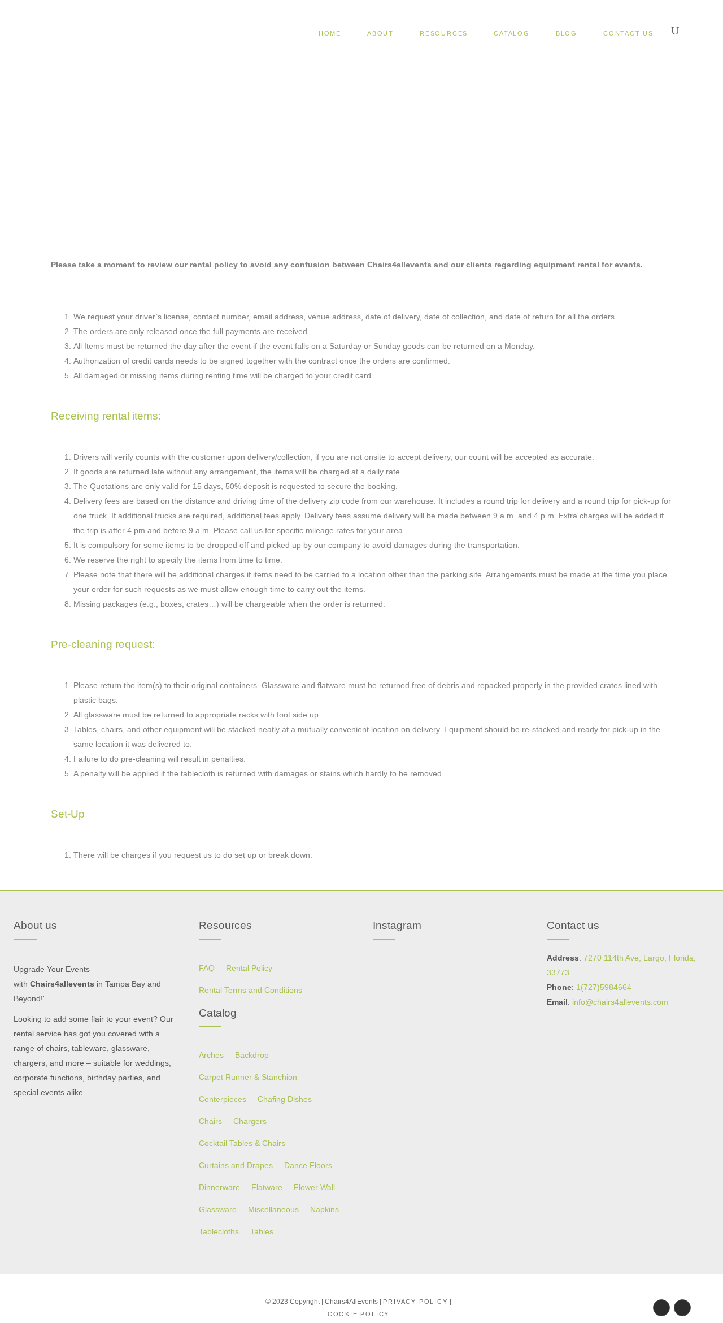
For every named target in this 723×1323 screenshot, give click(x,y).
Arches (211, 1055)
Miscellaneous (273, 1209)
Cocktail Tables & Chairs (242, 1143)
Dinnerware (219, 1187)
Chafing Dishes (285, 1099)
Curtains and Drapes (236, 1165)
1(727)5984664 (603, 987)
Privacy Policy (415, 1301)
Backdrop (252, 1055)
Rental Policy (249, 967)
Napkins (324, 1209)
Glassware (218, 1209)
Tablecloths (219, 1231)
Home (326, 150)
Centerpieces (222, 1099)
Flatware (266, 1187)
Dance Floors (308, 1165)
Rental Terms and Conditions (250, 990)
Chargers (250, 1121)
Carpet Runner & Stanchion (248, 1077)
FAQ (207, 967)
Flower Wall (314, 1187)
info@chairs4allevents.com (620, 1001)
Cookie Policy (358, 1314)
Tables (261, 1231)
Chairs (210, 1121)
